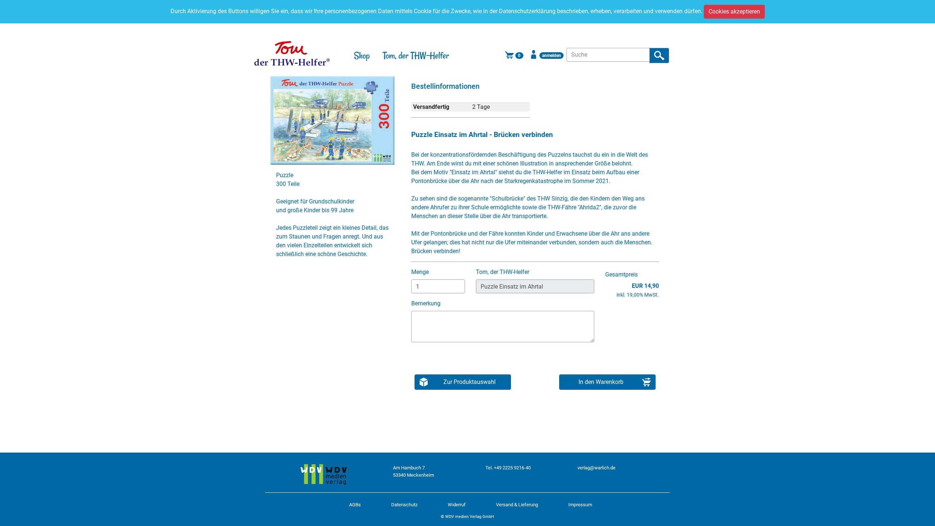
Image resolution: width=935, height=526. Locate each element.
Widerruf (457, 504)
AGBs (355, 504)
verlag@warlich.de (596, 467)
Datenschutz (404, 504)
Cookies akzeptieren (734, 11)
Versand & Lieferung (517, 504)
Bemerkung (426, 303)
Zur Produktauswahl (469, 381)
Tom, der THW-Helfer (416, 55)
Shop (362, 55)
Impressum (580, 504)
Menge (420, 271)
